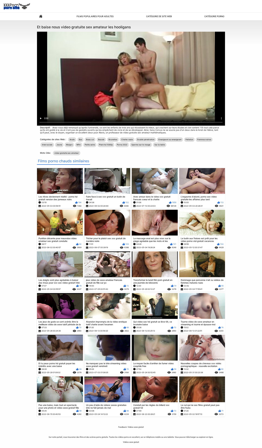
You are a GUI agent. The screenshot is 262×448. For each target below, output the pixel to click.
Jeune (59, 145)
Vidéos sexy (41, 16)
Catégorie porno (214, 16)
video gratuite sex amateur (66, 153)
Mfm (79, 145)
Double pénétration (145, 139)
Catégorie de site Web (159, 16)
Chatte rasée (127, 139)
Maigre (69, 145)
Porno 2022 (122, 145)
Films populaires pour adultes (95, 16)
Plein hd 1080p (106, 145)
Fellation (189, 139)
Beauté (101, 139)
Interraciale (47, 145)
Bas (80, 139)
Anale (72, 139)
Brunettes (113, 139)
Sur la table (160, 145)
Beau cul (90, 139)
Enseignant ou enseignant (169, 139)
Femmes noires (204, 139)
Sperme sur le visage (140, 145)
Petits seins (90, 145)
